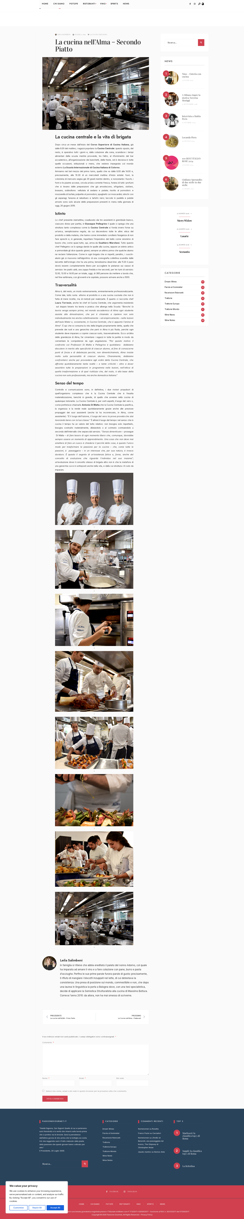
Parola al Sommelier (174, 287)
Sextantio (184, 251)
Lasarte (184, 236)
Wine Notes (170, 320)
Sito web (120, 1078)
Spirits (150, 1204)
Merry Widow (184, 220)
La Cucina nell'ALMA (98, 34)
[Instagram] (195, 4)
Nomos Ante (159, 1152)
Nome (45, 1078)
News (162, 1204)
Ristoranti (124, 1204)
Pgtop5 (109, 1204)
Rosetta (155, 1129)
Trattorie (168, 298)
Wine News (170, 315)
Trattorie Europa (172, 304)
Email (82, 1078)
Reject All (37, 1207)
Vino (138, 1204)
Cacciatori (156, 1133)
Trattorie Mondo (172, 309)
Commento (48, 1042)
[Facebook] (190, 4)
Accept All (55, 1207)
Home (81, 1204)
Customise (18, 1207)
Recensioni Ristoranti (174, 293)
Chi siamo (95, 1204)
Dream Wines (171, 282)
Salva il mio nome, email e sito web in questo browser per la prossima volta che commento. (86, 1091)
